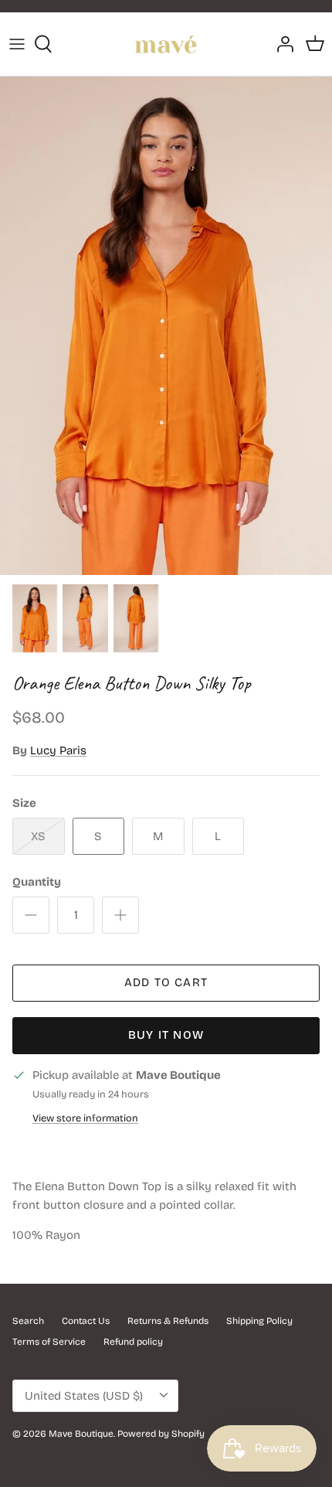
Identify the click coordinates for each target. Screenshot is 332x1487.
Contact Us (86, 1320)
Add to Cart (166, 982)
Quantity (36, 882)
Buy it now (166, 1035)
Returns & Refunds (167, 1320)
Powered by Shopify (161, 1433)
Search (28, 1320)
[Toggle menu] (17, 44)
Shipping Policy (259, 1320)
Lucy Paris (58, 750)
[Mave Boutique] (166, 44)
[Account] (281, 44)
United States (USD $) (84, 1396)
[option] (166, 326)
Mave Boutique (81, 1433)
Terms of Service (49, 1341)
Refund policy (133, 1341)
